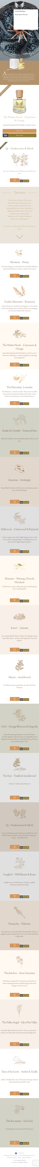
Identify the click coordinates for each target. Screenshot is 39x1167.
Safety (19, 1157)
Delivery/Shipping (26, 1157)
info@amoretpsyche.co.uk (28, 1155)
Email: (20, 1155)
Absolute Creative (23, 1162)
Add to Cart (19, 135)
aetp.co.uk (21, 1153)
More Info (19, 131)
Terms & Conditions (12, 1157)
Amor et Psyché (21, 1160)
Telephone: (7, 1155)
